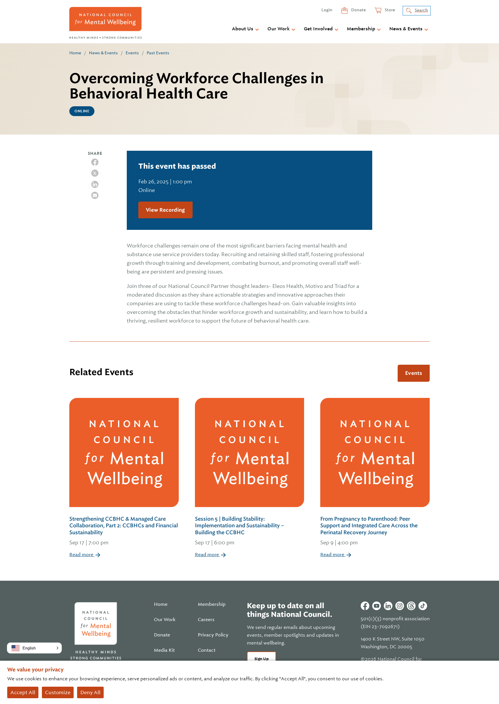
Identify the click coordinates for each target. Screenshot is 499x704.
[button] (34, 648)
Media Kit (164, 650)
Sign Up (261, 658)
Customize (57, 692)
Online (82, 111)
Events (132, 52)
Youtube (376, 605)
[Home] (105, 23)
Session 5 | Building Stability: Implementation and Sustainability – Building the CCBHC (239, 530)
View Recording (165, 210)
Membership (361, 29)
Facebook (365, 605)
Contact (206, 650)
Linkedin (388, 605)
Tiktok (422, 605)
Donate (358, 9)
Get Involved (318, 29)
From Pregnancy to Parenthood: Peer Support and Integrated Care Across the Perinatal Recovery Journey (369, 530)
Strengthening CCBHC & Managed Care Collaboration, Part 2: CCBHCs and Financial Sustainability (123, 530)
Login (326, 9)
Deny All (90, 692)
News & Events (405, 29)
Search (421, 10)
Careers (206, 620)
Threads (411, 605)
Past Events (158, 52)
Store (389, 9)
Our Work (278, 29)
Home (75, 52)
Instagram (399, 605)
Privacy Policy (213, 635)
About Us (242, 29)
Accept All (22, 692)
